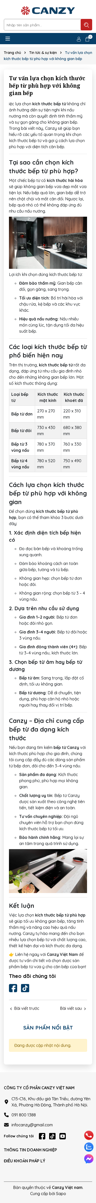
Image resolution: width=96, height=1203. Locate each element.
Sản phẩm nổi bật (48, 1027)
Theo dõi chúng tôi (32, 976)
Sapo (61, 1193)
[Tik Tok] (25, 988)
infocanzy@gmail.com (32, 1124)
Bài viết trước (26, 1008)
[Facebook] (13, 988)
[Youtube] (62, 1136)
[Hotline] (89, 1135)
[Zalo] (88, 1147)
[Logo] (48, 10)
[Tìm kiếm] (86, 24)
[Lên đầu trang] (88, 1177)
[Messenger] (88, 1158)
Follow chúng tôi (19, 1136)
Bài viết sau (71, 1008)
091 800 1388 (24, 1114)
